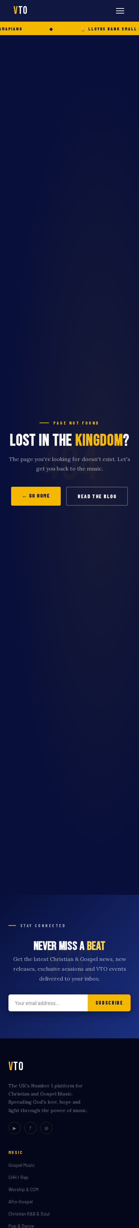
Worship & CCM (23, 1189)
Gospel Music (21, 1165)
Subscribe (109, 1003)
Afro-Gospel (20, 1201)
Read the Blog (97, 496)
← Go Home (36, 495)
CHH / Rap (18, 1177)
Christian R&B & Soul (29, 1214)
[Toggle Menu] (120, 11)
